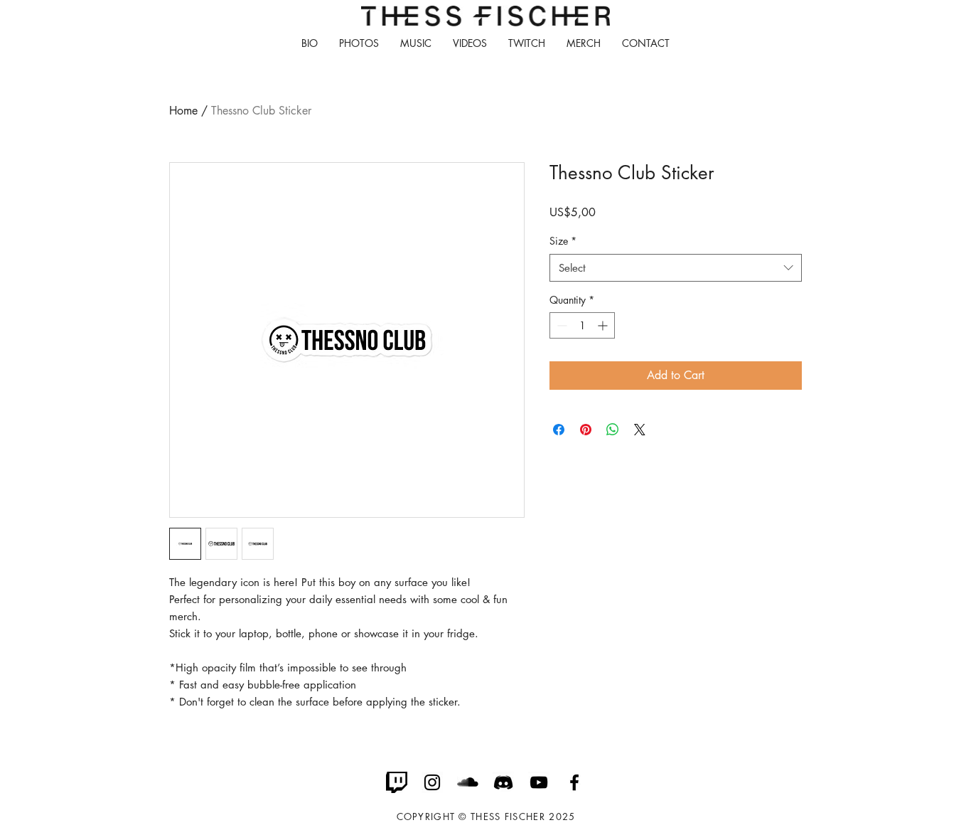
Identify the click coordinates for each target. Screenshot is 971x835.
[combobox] (675, 268)
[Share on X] (639, 429)
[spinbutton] (582, 325)
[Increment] (604, 325)
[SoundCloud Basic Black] (467, 782)
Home (183, 110)
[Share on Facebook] (558, 429)
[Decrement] (560, 325)
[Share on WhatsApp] (612, 429)
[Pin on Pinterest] (585, 429)
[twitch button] (396, 782)
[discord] (503, 782)
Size (562, 241)
